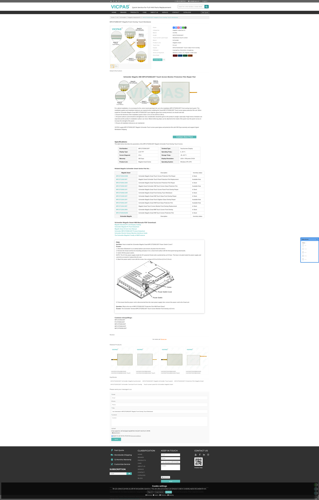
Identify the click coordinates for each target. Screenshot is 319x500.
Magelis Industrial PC (134, 17)
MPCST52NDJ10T (121, 189)
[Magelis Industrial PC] (175, 56)
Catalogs (187, 12)
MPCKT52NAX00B (122, 176)
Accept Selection (159, 492)
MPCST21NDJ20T (121, 196)
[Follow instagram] (119, 1)
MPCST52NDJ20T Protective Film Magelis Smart (189, 381)
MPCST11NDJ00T (121, 179)
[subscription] (129, 473)
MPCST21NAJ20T (121, 199)
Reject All (150, 492)
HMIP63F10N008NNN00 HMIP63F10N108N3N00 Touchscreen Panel (193, 372)
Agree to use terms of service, (127, 436)
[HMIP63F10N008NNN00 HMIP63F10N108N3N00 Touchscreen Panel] (197, 359)
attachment (117, 433)
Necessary (149, 495)
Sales (303, 242)
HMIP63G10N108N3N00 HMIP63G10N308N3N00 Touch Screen (145, 372)
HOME (114, 12)
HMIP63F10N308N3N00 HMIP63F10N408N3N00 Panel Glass (170, 372)
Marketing (171, 495)
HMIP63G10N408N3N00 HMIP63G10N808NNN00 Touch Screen (120, 372)
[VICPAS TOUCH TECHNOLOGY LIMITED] (120, 6)
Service (165, 12)
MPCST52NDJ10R (122, 193)
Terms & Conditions (136, 436)
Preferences (164, 495)
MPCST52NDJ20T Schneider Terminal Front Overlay (126, 384)
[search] (206, 6)
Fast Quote (205, 12)
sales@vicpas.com (194, 1)
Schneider (123, 17)
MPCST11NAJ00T (121, 206)
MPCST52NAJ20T (121, 203)
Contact (175, 12)
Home (113, 17)
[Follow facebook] (113, 1)
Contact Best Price (184, 137)
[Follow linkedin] (116, 1)
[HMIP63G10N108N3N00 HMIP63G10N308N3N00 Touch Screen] (147, 359)
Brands (123, 12)
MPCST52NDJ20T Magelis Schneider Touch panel (157, 381)
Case (144, 12)
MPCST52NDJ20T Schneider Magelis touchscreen (125, 381)
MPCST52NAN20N (122, 213)
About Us (154, 12)
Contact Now (158, 59)
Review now (163, 339)
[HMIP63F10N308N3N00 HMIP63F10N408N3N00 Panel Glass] (172, 359)
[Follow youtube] (111, 1)
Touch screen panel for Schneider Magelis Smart (158, 384)
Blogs (140, 478)
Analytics (156, 495)
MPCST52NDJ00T (121, 186)
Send (116, 439)
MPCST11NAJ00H (122, 209)
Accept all (168, 492)
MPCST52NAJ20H (122, 183)
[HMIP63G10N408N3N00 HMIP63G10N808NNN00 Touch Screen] (122, 359)
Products (135, 12)
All (117, 17)
